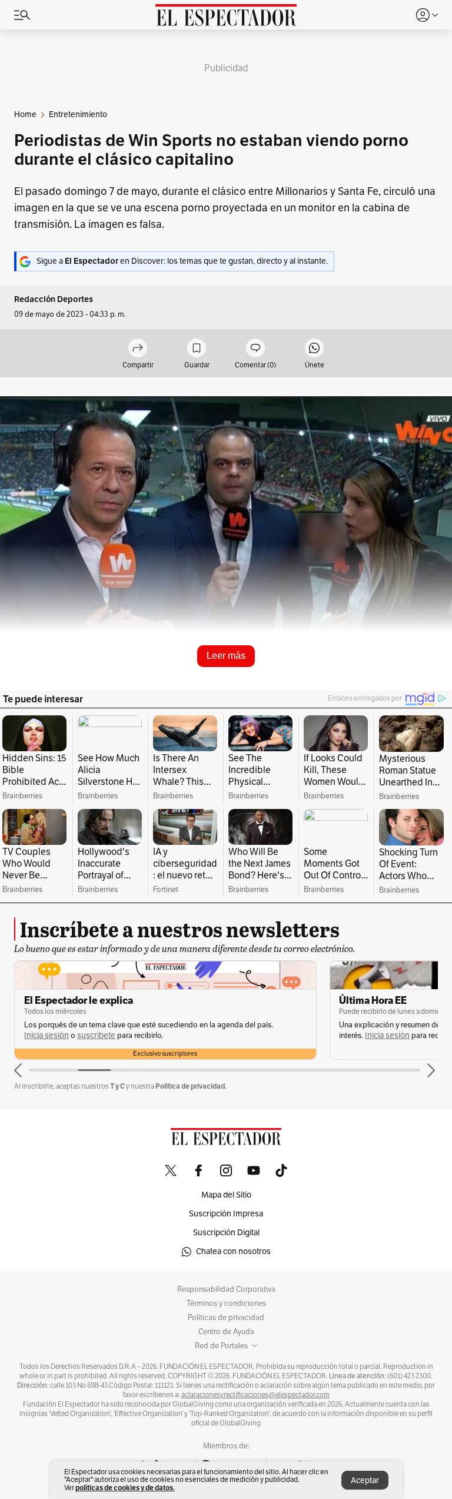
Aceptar (365, 1480)
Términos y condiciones (226, 1303)
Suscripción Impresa (226, 1214)
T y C (117, 1086)
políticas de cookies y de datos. (125, 1487)
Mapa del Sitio (226, 1195)
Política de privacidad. (191, 1086)
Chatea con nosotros (233, 1251)
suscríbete (96, 1035)
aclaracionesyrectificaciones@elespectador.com (255, 1395)
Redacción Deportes (53, 299)
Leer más (226, 656)
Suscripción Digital (226, 1233)
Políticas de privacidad (226, 1318)
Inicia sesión (46, 1035)
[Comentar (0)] (255, 349)
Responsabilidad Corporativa (226, 1289)
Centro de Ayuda (226, 1332)
